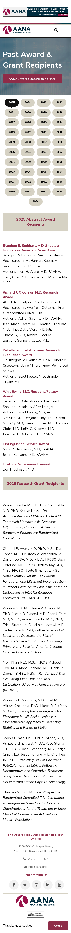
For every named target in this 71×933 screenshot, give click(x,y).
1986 (59, 191)
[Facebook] (14, 885)
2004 (28, 152)
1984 (36, 201)
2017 (12, 122)
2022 (59, 102)
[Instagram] (36, 885)
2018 (59, 112)
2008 (28, 142)
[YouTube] (59, 885)
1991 (44, 182)
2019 (44, 112)
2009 (12, 142)
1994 (59, 172)
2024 (28, 102)
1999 (44, 162)
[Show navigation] (64, 30)
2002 (59, 152)
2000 (28, 162)
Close (58, 925)
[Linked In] (48, 885)
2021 (12, 112)
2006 (59, 142)
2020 (28, 112)
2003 (44, 152)
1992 (28, 182)
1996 (28, 172)
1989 (12, 191)
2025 (12, 102)
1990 (59, 182)
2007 (44, 142)
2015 (44, 122)
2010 (59, 132)
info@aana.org (37, 867)
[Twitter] (25, 885)
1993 (12, 182)
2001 (12, 162)
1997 (12, 172)
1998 (59, 162)
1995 (44, 172)
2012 (28, 132)
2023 (44, 102)
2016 (28, 122)
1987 (44, 191)
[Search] (56, 30)
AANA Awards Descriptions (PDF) (33, 79)
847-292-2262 (37, 859)
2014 (59, 122)
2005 (12, 152)
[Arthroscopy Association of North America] (17, 30)
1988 (28, 191)
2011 (44, 132)
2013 (12, 132)
